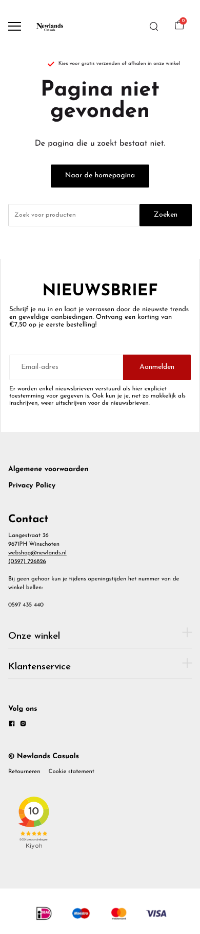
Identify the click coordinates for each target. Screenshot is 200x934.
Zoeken (165, 215)
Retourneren (24, 771)
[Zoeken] (154, 26)
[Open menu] (14, 26)
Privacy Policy (31, 485)
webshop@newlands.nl (37, 553)
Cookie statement (71, 771)
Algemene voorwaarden (48, 469)
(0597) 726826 (27, 561)
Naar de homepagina (100, 175)
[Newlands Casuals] (49, 26)
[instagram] (23, 725)
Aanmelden (156, 367)
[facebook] (11, 725)
